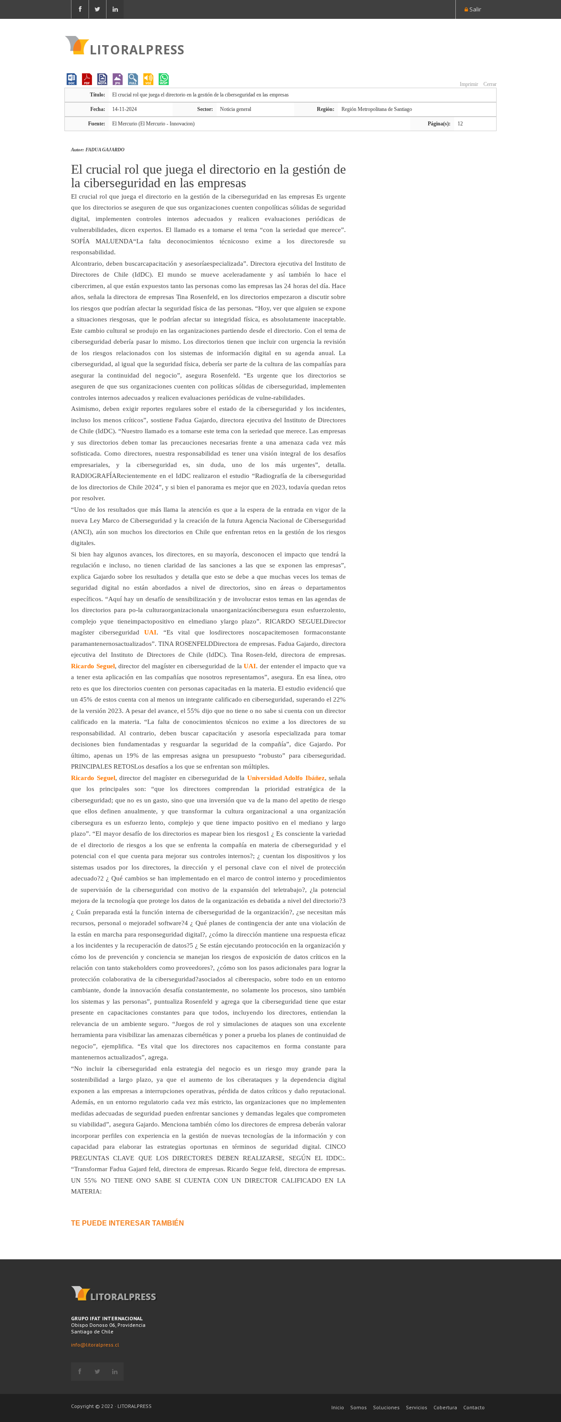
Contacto (474, 1407)
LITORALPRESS (137, 48)
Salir (474, 9)
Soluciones (386, 1407)
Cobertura (445, 1407)
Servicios (416, 1407)
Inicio (337, 1407)
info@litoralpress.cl (95, 1344)
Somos (358, 1407)
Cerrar (489, 84)
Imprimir (468, 84)
